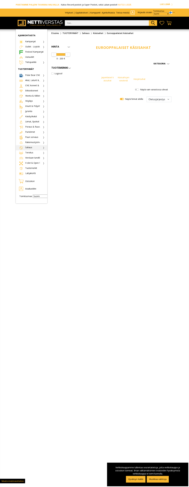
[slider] (53, 54)
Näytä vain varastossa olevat (154, 89)
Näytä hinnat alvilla (134, 99)
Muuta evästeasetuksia (12, 481)
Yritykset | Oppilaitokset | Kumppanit (83, 12)
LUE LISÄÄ (165, 4)
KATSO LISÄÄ (124, 4)
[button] (124, 63)
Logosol (58, 73)
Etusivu (55, 33)
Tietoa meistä (122, 12)
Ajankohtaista (108, 12)
